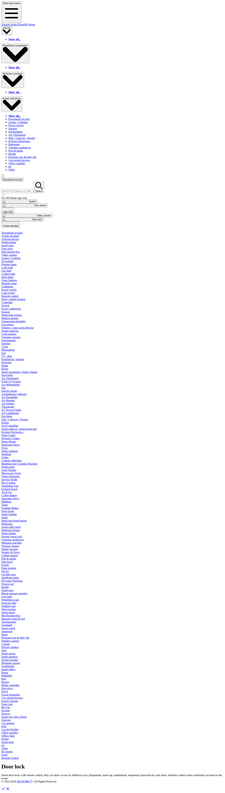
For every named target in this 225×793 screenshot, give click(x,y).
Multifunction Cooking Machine (19, 463)
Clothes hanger (9, 555)
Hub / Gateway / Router (21, 138)
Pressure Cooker (10, 438)
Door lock (7, 248)
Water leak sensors (11, 315)
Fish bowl (6, 561)
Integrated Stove (10, 444)
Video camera (9, 254)
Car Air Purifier (10, 729)
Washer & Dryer (10, 552)
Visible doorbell (10, 235)
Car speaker (8, 723)
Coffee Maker (9, 495)
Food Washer (8, 470)
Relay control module (13, 299)
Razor (4, 672)
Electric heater (9, 390)
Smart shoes (8, 612)
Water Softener (9, 451)
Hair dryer (7, 688)
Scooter (5, 710)
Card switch (8, 292)
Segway (5, 713)
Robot (4, 368)
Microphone (8, 349)
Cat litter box (8, 574)
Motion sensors (9, 318)
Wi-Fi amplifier (9, 425)
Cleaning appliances (19, 147)
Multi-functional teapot (14, 520)
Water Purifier (9, 514)
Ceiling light (8, 273)
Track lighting (9, 280)
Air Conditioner (10, 413)
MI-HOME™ (25, 781)
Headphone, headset (12, 359)
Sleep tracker (8, 609)
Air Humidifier (9, 397)
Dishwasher (8, 466)
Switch (5, 305)
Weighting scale (10, 599)
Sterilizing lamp (10, 577)
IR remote (6, 751)
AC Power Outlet (11, 409)
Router (5, 422)
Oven (4, 447)
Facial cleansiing (10, 694)
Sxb (3, 353)
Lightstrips (7, 286)
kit (9, 166)
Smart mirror (8, 653)
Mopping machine (11, 542)
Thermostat (7, 406)
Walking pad (8, 606)
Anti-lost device (10, 239)
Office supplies (16, 163)
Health (12, 153)
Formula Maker (10, 508)
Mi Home (29, 24)
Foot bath (6, 596)
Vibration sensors (11, 337)
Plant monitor (8, 568)
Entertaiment (15, 131)
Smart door (7, 245)
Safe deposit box (10, 251)
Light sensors (8, 334)
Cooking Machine (11, 460)
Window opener (10, 640)
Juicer (4, 517)
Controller (7, 302)
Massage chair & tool (13, 618)
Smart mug (7, 590)
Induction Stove (10, 498)
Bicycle (5, 707)
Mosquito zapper (10, 663)
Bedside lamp (9, 283)
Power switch (16, 125)
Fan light (6, 270)
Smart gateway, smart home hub (19, 428)
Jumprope (6, 631)
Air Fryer (6, 492)
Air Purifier (7, 403)
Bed (3, 678)
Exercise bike (8, 602)
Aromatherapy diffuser (14, 394)
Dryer (4, 691)
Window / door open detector (17, 327)
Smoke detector (10, 330)
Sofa (4, 650)
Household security (19, 119)
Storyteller (7, 375)
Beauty (5, 682)
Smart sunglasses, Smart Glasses (19, 371)
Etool (4, 754)
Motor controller (10, 685)
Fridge (5, 457)
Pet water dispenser (12, 580)
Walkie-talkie (8, 242)
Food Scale (7, 511)
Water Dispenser (10, 476)
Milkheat (6, 501)
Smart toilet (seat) (11, 527)
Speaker (5, 343)
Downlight (7, 261)
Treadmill (6, 625)
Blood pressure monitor (14, 593)
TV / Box (6, 356)
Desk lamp (7, 277)
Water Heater (8, 441)
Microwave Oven (11, 473)
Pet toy (5, 571)
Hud (3, 726)
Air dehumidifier (10, 384)
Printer (5, 738)
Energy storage (9, 700)
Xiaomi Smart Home (12, 24)
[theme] (2, 176)
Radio (4, 365)
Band (4, 634)
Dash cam (6, 704)
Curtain (5, 644)
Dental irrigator (9, 659)
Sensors (12, 128)
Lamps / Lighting (18, 122)
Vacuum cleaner (10, 545)
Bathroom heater (10, 530)
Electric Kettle (9, 479)
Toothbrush (7, 666)
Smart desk (7, 742)
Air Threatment (16, 134)
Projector (6, 362)
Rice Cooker (8, 482)
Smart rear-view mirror (14, 716)
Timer (4, 504)
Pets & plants (15, 150)
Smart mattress (9, 656)
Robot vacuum (9, 549)
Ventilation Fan (9, 485)
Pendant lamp (9, 264)
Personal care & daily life (22, 157)
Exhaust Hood (9, 489)
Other (11, 169)
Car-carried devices (19, 160)
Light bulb (7, 267)
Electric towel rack (11, 536)
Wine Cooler (8, 435)
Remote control (9, 296)
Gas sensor (7, 324)
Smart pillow (8, 669)
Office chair (8, 735)
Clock (4, 346)
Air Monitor (8, 400)
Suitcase (6, 719)
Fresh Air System (11, 381)
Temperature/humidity (13, 321)
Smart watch (8, 628)
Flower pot (7, 583)
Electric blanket (10, 647)
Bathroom (14, 144)
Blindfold (6, 675)
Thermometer (8, 621)
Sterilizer (6, 454)
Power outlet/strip (11, 308)
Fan (3, 387)
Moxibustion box (10, 615)
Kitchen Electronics (19, 141)
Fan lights (6, 416)
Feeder (5, 564)
